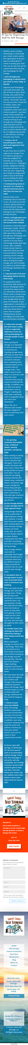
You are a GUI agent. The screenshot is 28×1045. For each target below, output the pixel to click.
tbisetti (6, 41)
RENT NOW (14, 846)
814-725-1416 (13, 978)
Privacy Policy (14, 1044)
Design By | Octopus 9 (14, 1016)
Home (14, 946)
